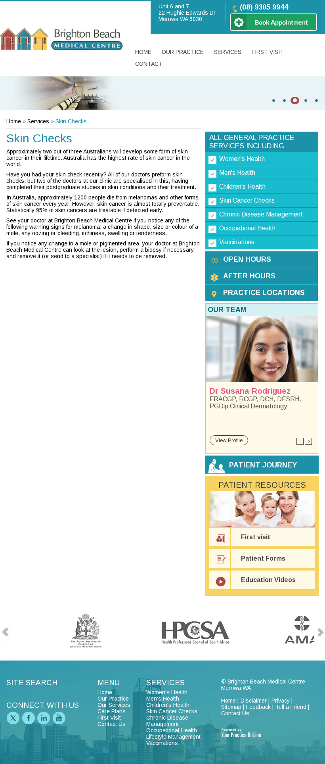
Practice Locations (264, 293)
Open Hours (247, 259)
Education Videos (268, 579)
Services (227, 52)
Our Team (227, 310)
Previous (300, 441)
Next (308, 441)
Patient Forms (263, 558)
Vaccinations (236, 242)
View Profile (229, 440)
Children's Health (242, 186)
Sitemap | (232, 707)
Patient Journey (263, 465)
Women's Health (242, 158)
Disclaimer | (255, 700)
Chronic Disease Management (261, 214)
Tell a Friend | (292, 707)
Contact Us (112, 724)
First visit (255, 537)
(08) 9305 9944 (264, 7)
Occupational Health (247, 228)
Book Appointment (281, 22)
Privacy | (281, 700)
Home (143, 52)
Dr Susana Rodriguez (250, 391)
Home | (230, 700)
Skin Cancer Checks (247, 200)
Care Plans (112, 711)
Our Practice (183, 52)
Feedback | (259, 707)
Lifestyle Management (173, 736)
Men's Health (237, 172)
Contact (148, 64)
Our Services (114, 705)
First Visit (268, 52)
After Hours (249, 276)
